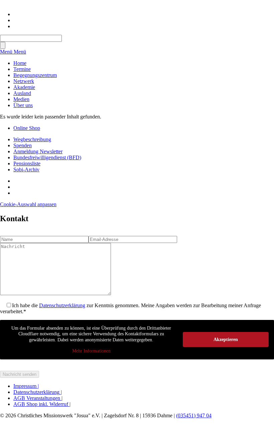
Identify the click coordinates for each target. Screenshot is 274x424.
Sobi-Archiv (26, 169)
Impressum (26, 386)
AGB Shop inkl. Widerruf (42, 404)
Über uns (23, 105)
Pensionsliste (26, 163)
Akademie (24, 87)
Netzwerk (23, 81)
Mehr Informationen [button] (91, 350)
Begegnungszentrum (35, 75)
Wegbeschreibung (32, 139)
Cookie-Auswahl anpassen (28, 204)
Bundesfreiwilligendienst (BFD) (47, 157)
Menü (7, 52)
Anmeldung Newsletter (37, 151)
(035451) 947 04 (194, 415)
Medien (21, 99)
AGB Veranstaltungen (37, 398)
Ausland (22, 93)
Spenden (22, 145)
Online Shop (26, 128)
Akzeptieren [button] (226, 339)
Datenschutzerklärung (62, 305)
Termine (22, 69)
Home (19, 63)
